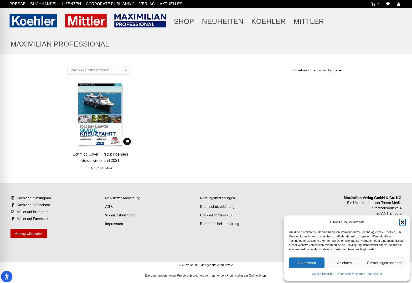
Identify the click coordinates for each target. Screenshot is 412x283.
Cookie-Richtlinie (323, 274)
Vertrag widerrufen (29, 234)
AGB (109, 206)
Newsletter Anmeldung (122, 198)
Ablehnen (344, 263)
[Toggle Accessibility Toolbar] (6, 276)
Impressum (375, 274)
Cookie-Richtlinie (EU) (217, 215)
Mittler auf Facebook (32, 219)
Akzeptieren (306, 263)
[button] (402, 222)
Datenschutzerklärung (351, 274)
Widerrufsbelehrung (120, 215)
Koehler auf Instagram (34, 198)
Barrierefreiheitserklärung (219, 224)
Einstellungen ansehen (384, 263)
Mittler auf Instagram (33, 212)
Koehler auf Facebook (34, 205)
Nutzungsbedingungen (217, 198)
